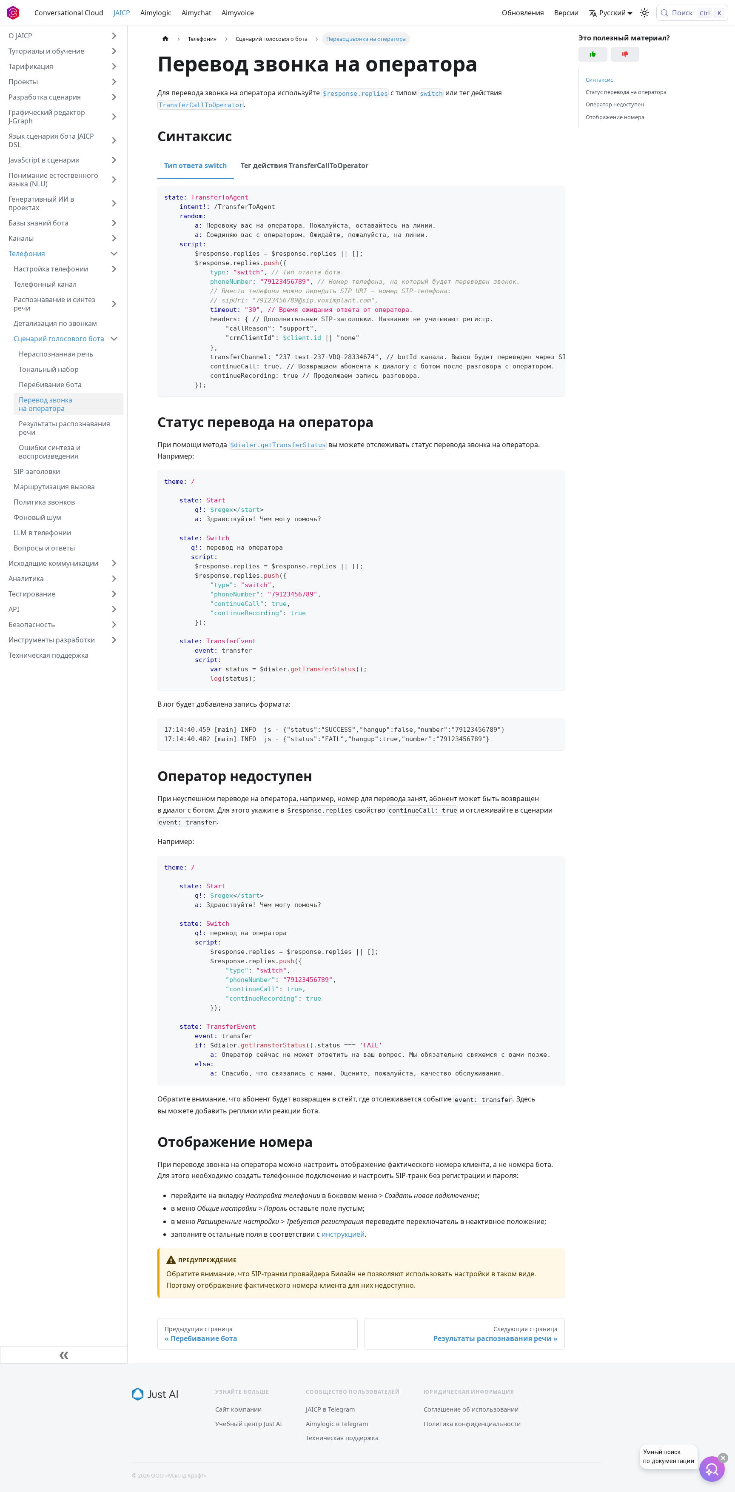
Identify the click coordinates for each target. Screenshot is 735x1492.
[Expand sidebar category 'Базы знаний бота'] (114, 223)
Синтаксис (599, 79)
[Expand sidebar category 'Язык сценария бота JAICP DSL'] (114, 140)
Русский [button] (612, 12)
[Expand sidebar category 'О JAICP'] (114, 36)
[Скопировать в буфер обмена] (554, 196)
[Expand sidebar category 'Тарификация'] (114, 66)
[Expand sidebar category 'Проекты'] (114, 81)
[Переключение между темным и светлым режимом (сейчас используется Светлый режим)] (644, 13)
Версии (566, 12)
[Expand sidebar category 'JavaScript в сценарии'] (114, 160)
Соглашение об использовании (471, 1409)
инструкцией (343, 1234)
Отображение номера (615, 117)
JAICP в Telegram (330, 1409)
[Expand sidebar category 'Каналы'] (114, 238)
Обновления (523, 12)
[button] (63, 51)
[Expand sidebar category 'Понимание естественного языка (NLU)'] (114, 179)
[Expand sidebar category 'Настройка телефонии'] (114, 269)
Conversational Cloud (68, 12)
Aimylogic (155, 12)
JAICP (122, 12)
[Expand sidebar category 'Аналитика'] (114, 578)
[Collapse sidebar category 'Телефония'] (114, 253)
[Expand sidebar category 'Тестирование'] (114, 594)
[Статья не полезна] (625, 54)
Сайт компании (238, 1409)
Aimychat (196, 12)
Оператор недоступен (615, 104)
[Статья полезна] (592, 54)
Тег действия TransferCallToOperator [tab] (304, 165)
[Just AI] (155, 1394)
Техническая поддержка (342, 1437)
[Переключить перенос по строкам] (539, 196)
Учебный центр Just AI (248, 1423)
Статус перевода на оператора (626, 92)
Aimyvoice (238, 12)
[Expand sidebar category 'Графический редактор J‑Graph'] (114, 117)
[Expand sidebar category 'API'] (114, 609)
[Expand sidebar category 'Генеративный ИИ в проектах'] (114, 203)
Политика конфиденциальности (472, 1423)
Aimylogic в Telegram (337, 1423)
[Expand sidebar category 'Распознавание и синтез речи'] (114, 304)
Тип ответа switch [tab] (195, 165)
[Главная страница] (165, 39)
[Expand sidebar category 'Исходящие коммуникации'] (114, 563)
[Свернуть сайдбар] (64, 1355)
